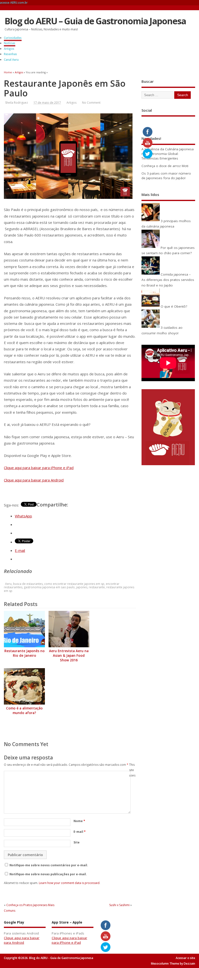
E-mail (80, 832)
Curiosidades (13, 38)
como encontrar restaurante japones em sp (74, 584)
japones (81, 587)
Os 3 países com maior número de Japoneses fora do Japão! (166, 175)
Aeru (8, 584)
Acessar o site (185, 958)
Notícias (9, 43)
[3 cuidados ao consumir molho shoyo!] (150, 328)
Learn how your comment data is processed (69, 883)
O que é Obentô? (174, 306)
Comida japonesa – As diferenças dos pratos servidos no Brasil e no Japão (167, 279)
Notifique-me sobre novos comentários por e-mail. (48, 865)
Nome (79, 821)
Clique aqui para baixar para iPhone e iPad (39, 467)
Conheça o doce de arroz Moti (164, 166)
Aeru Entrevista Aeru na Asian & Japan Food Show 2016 (69, 655)
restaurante (97, 587)
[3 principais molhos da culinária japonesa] (150, 221)
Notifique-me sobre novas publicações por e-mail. (48, 874)
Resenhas (10, 54)
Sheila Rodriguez (16, 103)
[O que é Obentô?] (150, 306)
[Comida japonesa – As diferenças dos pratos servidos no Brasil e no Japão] (150, 274)
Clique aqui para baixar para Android (34, 480)
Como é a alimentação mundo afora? (24, 710)
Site (77, 842)
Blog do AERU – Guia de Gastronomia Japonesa (95, 21)
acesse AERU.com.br (14, 2)
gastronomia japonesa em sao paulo (49, 587)
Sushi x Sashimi (119, 905)
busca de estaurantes (28, 584)
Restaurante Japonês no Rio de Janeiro (24, 653)
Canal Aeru (11, 60)
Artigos (9, 49)
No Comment (91, 103)
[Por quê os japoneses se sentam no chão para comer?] (150, 247)
